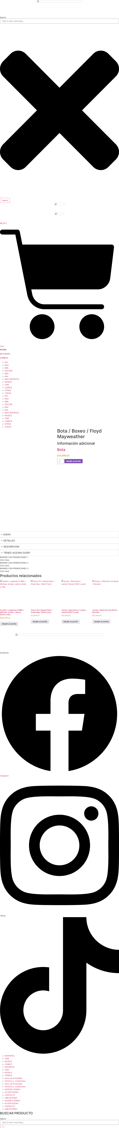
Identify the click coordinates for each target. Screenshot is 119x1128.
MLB (6, 365)
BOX (6, 373)
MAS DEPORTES (12, 379)
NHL (6, 376)
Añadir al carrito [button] (9, 624)
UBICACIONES (11, 1098)
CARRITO (4, 358)
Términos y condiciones (15, 1081)
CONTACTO (10, 1095)
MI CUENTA (5, 354)
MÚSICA (8, 382)
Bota (61, 449)
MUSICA (8, 1061)
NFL (6, 362)
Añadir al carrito (73, 461)
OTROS (8, 390)
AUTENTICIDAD (11, 1092)
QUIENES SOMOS (12, 1089)
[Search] (2, 1127)
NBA (6, 368)
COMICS (8, 387)
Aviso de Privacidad (13, 1078)
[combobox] (59, 21)
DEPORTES (9, 1056)
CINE (7, 385)
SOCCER (8, 371)
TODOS (8, 393)
